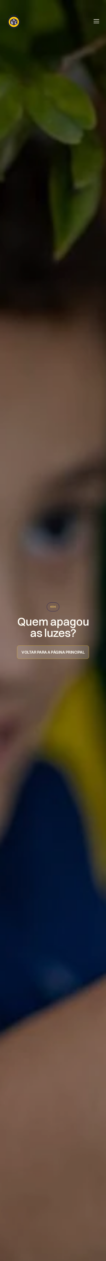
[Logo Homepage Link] (14, 21)
